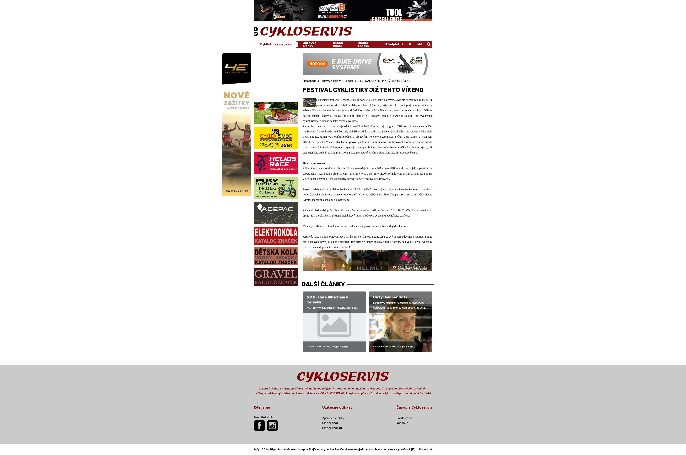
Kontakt (416, 44)
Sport (349, 80)
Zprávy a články (310, 44)
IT (413, 449)
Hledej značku (363, 44)
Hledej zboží (338, 44)
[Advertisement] (276, 75)
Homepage (309, 80)
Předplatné (394, 44)
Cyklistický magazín (276, 44)
